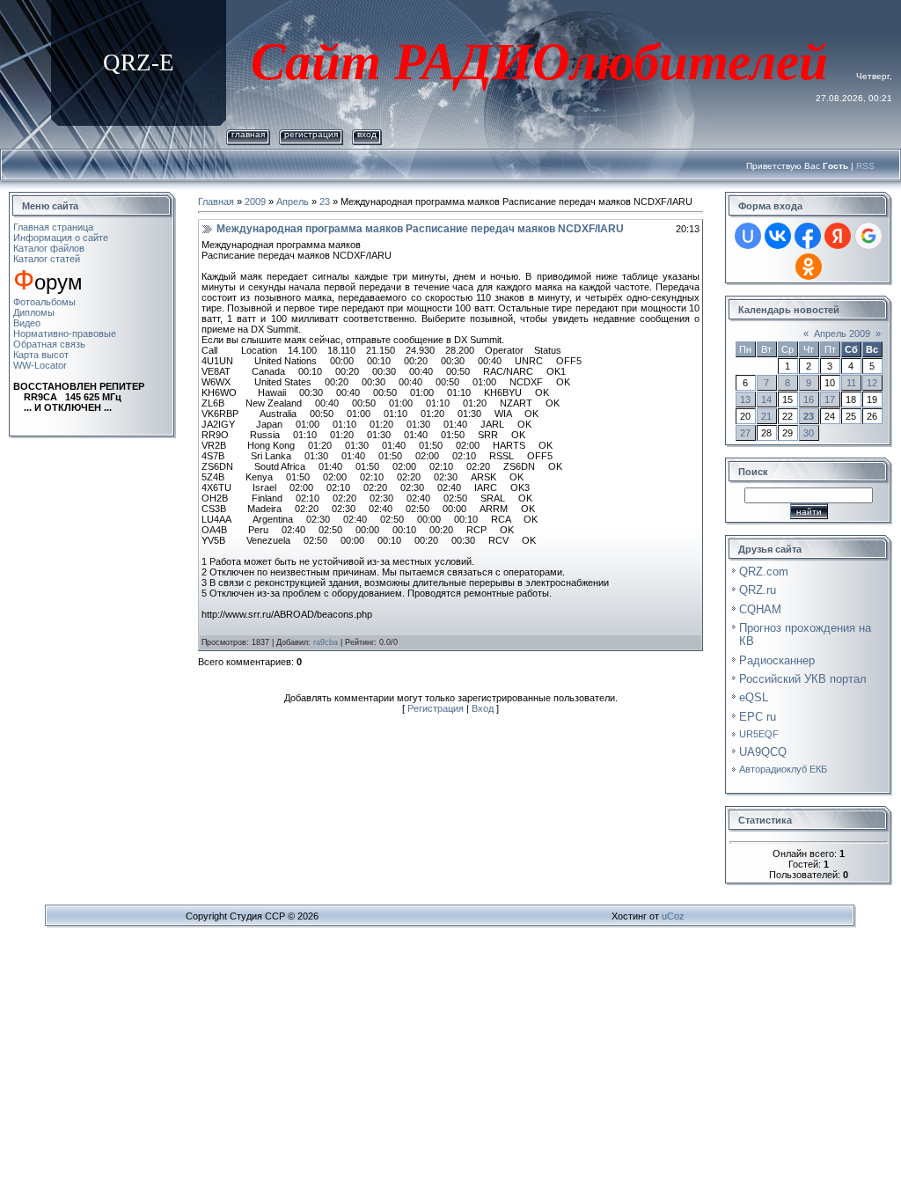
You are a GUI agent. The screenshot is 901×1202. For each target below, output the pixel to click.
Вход (367, 134)
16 (808, 399)
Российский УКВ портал (803, 678)
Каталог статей (46, 258)
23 (324, 201)
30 (808, 433)
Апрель (292, 201)
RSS (865, 166)
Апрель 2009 (842, 333)
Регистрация (311, 134)
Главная (248, 134)
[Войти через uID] (748, 236)
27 (745, 433)
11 (851, 382)
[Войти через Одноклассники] (808, 266)
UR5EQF (759, 734)
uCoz (673, 916)
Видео (26, 323)
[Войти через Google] (868, 236)
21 (766, 416)
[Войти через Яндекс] (837, 236)
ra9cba (325, 642)
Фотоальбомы (44, 302)
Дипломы (34, 312)
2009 (255, 201)
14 (766, 399)
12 (872, 382)
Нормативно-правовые (64, 333)
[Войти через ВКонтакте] (778, 236)
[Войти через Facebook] (808, 236)
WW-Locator (40, 365)
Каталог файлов (48, 248)
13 (745, 399)
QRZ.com (763, 571)
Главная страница (53, 227)
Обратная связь (49, 344)
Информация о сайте (60, 237)
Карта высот (41, 354)
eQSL (753, 697)
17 (829, 399)
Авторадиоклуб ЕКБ (783, 769)
